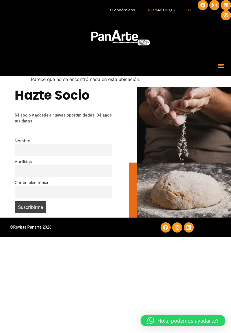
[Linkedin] (226, 5)
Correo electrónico (32, 182)
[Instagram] (214, 5)
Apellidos (23, 161)
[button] (220, 65)
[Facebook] (203, 5)
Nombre (22, 140)
